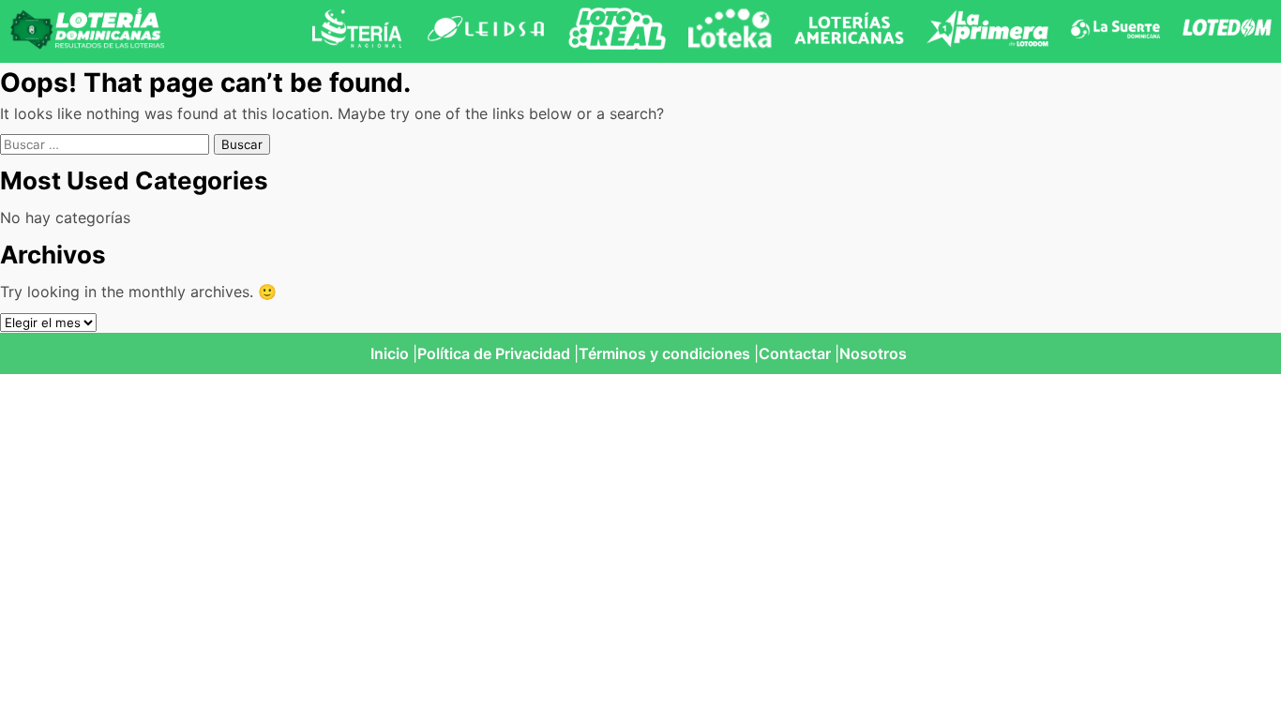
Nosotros (873, 353)
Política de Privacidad (493, 353)
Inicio (389, 353)
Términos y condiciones (664, 353)
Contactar (795, 353)
